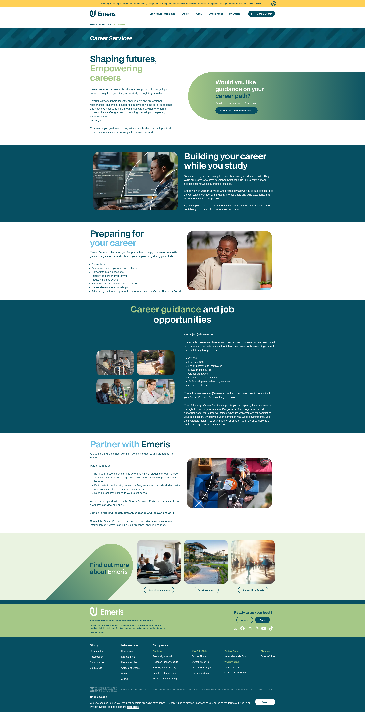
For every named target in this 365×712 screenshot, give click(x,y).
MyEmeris (234, 13)
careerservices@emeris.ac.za (243, 103)
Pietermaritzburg (200, 673)
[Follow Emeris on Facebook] (242, 628)
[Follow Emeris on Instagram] (256, 628)
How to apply (128, 651)
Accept (265, 702)
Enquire (186, 13)
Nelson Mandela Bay (235, 656)
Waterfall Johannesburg (165, 678)
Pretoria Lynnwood (162, 656)
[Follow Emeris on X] (235, 628)
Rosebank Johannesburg (165, 662)
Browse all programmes (162, 13)
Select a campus (206, 590)
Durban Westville (200, 662)
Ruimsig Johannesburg (164, 667)
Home (93, 25)
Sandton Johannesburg (164, 673)
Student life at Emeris (253, 590)
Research (126, 673)
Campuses (160, 645)
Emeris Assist (216, 13)
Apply (199, 13)
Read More (255, 3)
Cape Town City (232, 667)
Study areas (96, 668)
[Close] (273, 3)
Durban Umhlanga (201, 667)
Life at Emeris (104, 25)
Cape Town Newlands (235, 672)
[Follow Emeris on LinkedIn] (249, 628)
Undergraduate (97, 651)
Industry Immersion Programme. (217, 409)
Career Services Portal (167, 291)
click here (133, 706)
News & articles (129, 662)
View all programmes (159, 590)
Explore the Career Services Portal (236, 110)
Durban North (199, 656)
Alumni (124, 679)
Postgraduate (97, 657)
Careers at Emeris (130, 668)
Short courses (97, 662)
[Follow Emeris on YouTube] (263, 628)
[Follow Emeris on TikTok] (270, 628)
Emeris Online (268, 656)
